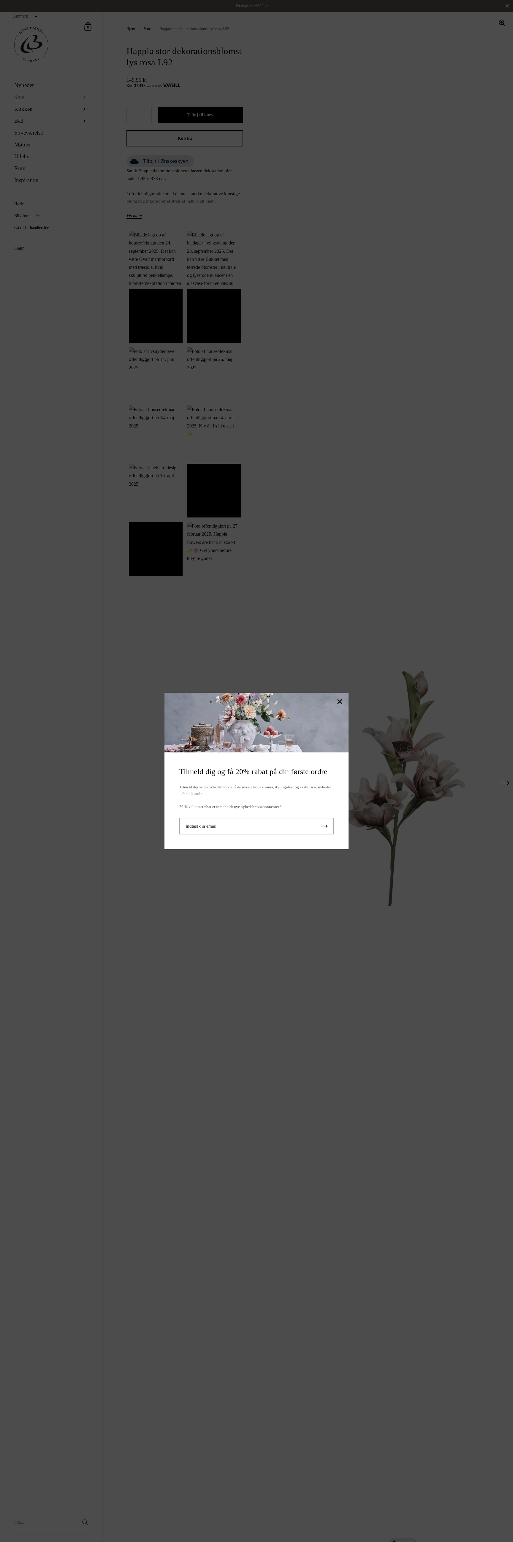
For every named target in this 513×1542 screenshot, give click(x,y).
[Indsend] (324, 826)
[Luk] (340, 702)
